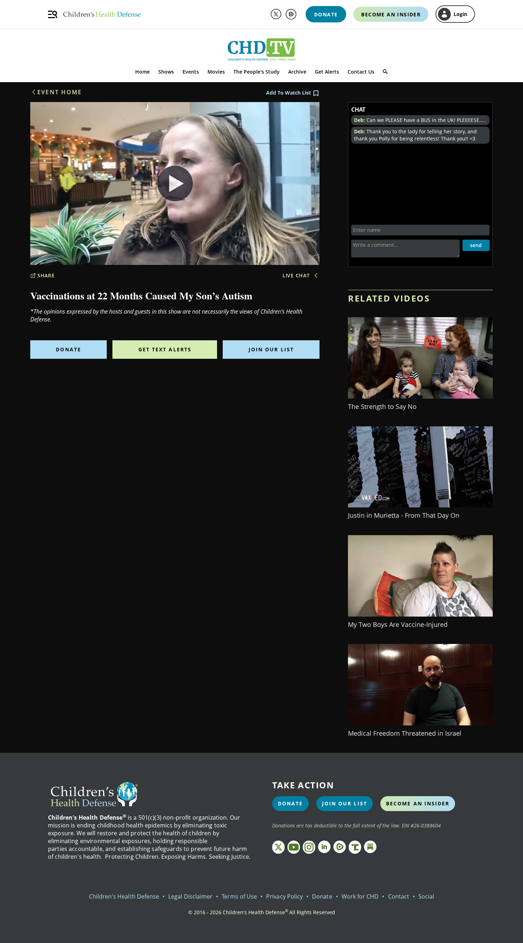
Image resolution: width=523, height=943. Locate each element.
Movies (216, 71)
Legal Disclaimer (190, 896)
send (476, 245)
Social (426, 896)
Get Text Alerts (165, 349)
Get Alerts (327, 71)
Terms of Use (239, 896)
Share (46, 275)
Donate (68, 349)
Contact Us (361, 71)
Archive (297, 71)
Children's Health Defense (124, 896)
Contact (398, 896)
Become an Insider (418, 803)
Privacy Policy (284, 896)
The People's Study (256, 71)
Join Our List (271, 349)
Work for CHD (360, 896)
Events (191, 71)
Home (142, 71)
